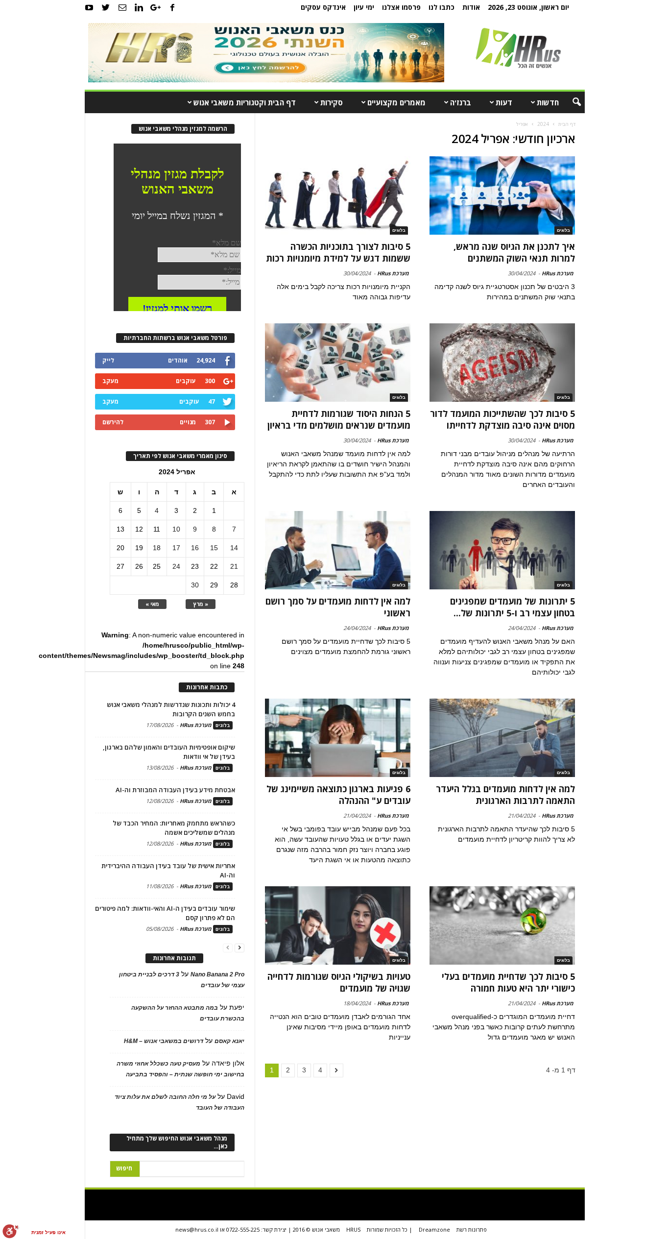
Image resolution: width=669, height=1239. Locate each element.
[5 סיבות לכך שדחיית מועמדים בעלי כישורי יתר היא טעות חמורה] (502, 925)
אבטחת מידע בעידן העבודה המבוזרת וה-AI (175, 789)
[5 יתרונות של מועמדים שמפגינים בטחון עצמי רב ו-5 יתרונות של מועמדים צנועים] (502, 550)
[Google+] (156, 7)
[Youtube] (89, 7)
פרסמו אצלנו (401, 7)
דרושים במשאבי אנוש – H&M (163, 1041)
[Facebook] (172, 7)
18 (157, 548)
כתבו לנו (441, 7)
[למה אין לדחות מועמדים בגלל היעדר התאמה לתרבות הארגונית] (502, 738)
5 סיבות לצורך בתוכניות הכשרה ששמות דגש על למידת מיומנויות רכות (338, 252)
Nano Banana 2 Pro (217, 974)
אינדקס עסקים (323, 7)
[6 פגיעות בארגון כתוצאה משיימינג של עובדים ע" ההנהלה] (337, 738)
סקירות (331, 102)
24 (176, 566)
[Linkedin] (139, 7)
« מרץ (200, 603)
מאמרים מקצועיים (396, 102)
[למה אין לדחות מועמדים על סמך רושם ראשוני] (337, 550)
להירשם (112, 422)
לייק (108, 360)
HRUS (353, 1229)
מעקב (110, 381)
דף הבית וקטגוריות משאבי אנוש (244, 102)
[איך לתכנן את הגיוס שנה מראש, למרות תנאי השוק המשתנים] (502, 195)
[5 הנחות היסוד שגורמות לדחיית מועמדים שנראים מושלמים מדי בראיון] (337, 362)
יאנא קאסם (229, 1041)
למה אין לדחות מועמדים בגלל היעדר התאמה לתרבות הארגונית (505, 794)
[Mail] (122, 7)
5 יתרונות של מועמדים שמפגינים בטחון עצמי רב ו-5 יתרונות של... (512, 607)
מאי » (152, 603)
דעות (504, 102)
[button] (570, 102)
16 (195, 548)
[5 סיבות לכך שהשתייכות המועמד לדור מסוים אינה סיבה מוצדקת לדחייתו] (502, 362)
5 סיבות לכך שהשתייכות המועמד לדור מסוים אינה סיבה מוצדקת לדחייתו (502, 419)
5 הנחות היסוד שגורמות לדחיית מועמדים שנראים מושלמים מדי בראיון (338, 419)
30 (195, 585)
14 (234, 548)
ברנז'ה (460, 102)
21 (234, 566)
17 (176, 548)
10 (176, 529)
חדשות (548, 102)
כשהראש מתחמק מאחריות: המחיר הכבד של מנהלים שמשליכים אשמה (174, 828)
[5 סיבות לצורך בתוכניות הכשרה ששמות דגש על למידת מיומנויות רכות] (337, 195)
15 (214, 548)
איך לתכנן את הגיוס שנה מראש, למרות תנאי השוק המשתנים (514, 252)
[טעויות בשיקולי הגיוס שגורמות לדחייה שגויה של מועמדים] (337, 925)
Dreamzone (434, 1229)
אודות (471, 7)
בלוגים (563, 230)
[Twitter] (106, 7)
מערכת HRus (557, 273)
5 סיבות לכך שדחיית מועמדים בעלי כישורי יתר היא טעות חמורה (508, 982)
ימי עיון (364, 7)
